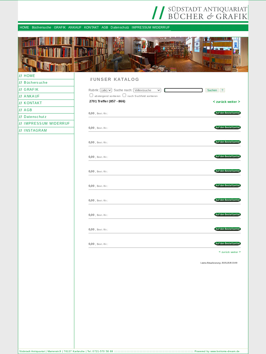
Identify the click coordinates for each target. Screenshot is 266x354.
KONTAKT (32, 103)
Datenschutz (35, 117)
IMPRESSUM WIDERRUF (46, 123)
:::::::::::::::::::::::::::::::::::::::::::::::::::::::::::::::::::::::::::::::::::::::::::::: (154, 351)
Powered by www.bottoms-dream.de (217, 351)
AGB (27, 110)
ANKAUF (31, 96)
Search (91, 273)
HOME (29, 76)
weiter (234, 102)
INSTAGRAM (35, 130)
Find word (100, 273)
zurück (220, 102)
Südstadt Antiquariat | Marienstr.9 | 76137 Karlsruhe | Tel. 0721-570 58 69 (66, 351)
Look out (110, 273)
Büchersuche (35, 82)
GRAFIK (31, 89)
